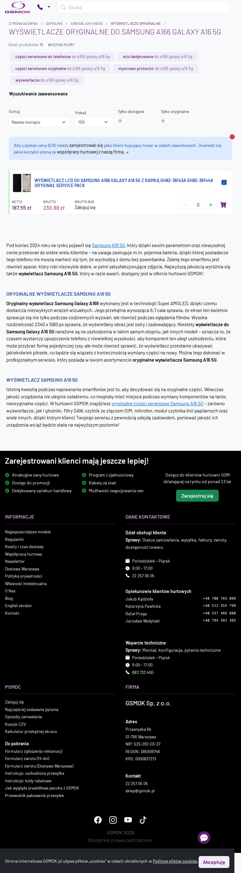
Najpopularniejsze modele (28, 532)
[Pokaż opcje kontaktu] (44, 7)
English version (18, 605)
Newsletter (15, 561)
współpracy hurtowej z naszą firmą (91, 151)
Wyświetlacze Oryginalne (136, 23)
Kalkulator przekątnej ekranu (31, 731)
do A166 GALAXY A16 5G (62, 56)
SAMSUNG (54, 23)
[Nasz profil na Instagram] (112, 820)
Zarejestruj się (197, 496)
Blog (9, 598)
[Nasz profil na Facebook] (97, 820)
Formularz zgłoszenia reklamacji (33, 751)
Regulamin (14, 539)
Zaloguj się (85, 207)
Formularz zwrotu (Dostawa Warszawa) (39, 765)
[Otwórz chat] (204, 837)
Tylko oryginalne (175, 111)
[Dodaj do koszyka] (223, 205)
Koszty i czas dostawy (24, 546)
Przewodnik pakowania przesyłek (34, 795)
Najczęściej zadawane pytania (31, 709)
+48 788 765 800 (219, 598)
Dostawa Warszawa (22, 568)
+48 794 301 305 (219, 621)
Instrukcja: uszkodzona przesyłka (34, 773)
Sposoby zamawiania (23, 716)
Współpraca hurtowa (23, 554)
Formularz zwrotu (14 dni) (27, 758)
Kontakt (12, 613)
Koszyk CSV (15, 724)
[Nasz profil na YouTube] (128, 820)
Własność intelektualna (26, 583)
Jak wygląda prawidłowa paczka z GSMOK (42, 788)
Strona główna (23, 23)
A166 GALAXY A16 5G (87, 23)
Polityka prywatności (23, 576)
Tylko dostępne (131, 111)
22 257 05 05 (143, 575)
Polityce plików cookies (175, 861)
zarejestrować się (86, 145)
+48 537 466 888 (219, 613)
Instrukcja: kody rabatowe (28, 780)
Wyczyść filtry (61, 45)
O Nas (10, 591)
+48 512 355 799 (219, 606)
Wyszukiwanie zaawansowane (38, 93)
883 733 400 (142, 672)
